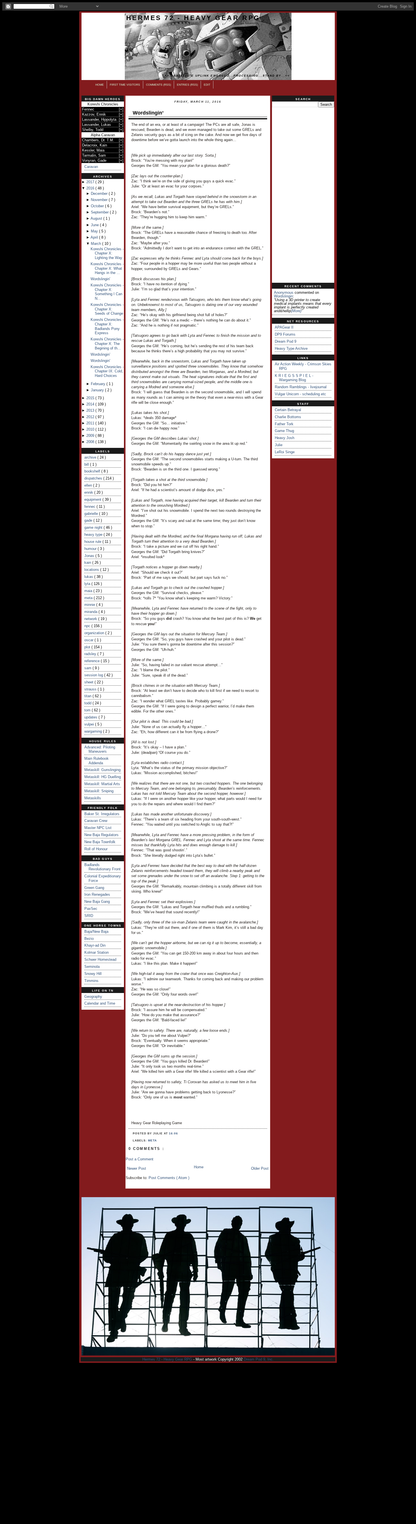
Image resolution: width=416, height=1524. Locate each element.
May (95, 231)
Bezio (89, 938)
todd (88, 703)
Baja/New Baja (96, 931)
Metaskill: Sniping (98, 791)
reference (92, 661)
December (100, 193)
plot (87, 647)
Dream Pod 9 (285, 341)
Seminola (92, 966)
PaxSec (90, 908)
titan (88, 696)
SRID (88, 916)
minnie (90, 605)
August (97, 218)
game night (94, 527)
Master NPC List (97, 828)
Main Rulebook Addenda (96, 760)
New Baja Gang (97, 901)
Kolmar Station (96, 952)
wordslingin (283, 296)
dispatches (93, 478)
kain (88, 562)
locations (92, 569)
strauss (91, 689)
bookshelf (92, 471)
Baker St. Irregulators (101, 814)
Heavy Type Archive (291, 348)
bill (87, 464)
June (95, 225)
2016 (90, 188)
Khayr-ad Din (95, 945)
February (98, 384)
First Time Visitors (125, 84)
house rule (93, 541)
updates (91, 717)
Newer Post (136, 1168)
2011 (90, 423)
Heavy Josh (284, 438)
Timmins (91, 981)
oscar (89, 640)
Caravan (91, 167)
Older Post (260, 1168)
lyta (87, 584)
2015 (90, 398)
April (95, 237)
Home (99, 84)
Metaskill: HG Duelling (102, 777)
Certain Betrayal (288, 410)
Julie (278, 445)
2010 (90, 429)
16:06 (173, 1133)
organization (94, 633)
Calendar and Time (99, 1003)
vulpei (89, 724)
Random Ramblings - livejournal (301, 387)
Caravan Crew (95, 821)
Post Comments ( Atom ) (169, 1178)
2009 (90, 435)
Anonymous (283, 292)
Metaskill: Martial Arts (102, 784)
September (100, 212)
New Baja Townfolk (99, 842)
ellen (88, 485)
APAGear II (284, 327)
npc (87, 626)
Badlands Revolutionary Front (102, 867)
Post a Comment (139, 1159)
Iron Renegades (97, 894)
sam (88, 668)
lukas (89, 577)
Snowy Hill (93, 974)
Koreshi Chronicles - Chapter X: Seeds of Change (107, 309)
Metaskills (92, 798)
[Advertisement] (303, 195)
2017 (90, 182)
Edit (207, 84)
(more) (296, 311)
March (96, 243)
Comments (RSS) (158, 84)
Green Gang (94, 888)
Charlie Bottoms (288, 417)
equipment (93, 499)
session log (94, 675)
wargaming (93, 731)
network (91, 619)
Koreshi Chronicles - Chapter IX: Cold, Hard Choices (107, 371)
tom (88, 710)
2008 (90, 442)
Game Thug (284, 431)
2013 (90, 410)
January (98, 390)
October (98, 206)
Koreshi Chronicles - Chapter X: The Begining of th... (107, 343)
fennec (90, 506)
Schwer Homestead (100, 959)
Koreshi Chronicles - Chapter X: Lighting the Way (107, 253)
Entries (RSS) (187, 84)
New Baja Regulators (101, 835)
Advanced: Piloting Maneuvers (99, 749)
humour (91, 549)
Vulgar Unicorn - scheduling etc (300, 394)
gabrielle (91, 513)
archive (90, 457)
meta (89, 598)
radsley (90, 654)
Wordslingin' (100, 279)
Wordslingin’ (100, 354)
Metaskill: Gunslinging (102, 770)
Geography (93, 996)
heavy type (94, 534)
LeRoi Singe (285, 452)
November (100, 200)
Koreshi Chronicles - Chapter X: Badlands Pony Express (107, 326)
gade (88, 520)
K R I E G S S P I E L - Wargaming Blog (294, 378)
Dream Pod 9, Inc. (259, 1359)
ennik (89, 492)
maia (88, 591)
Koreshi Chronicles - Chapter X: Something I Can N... (107, 292)
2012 (90, 417)
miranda (91, 612)
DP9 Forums (285, 334)
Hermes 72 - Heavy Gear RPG (193, 17)
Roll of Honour (96, 849)
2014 (90, 404)
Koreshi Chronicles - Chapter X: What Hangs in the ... (107, 268)
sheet (89, 682)
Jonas (89, 556)
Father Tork (284, 424)
